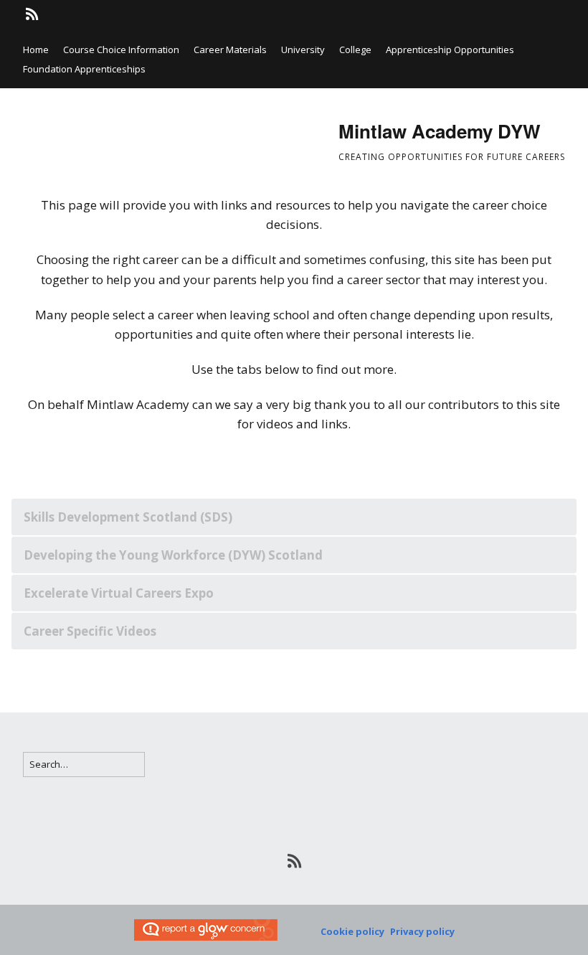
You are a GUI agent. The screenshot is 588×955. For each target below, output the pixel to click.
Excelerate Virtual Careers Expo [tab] (119, 593)
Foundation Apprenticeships (84, 68)
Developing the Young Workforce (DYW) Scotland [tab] (173, 555)
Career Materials (230, 49)
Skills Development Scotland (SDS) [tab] (128, 517)
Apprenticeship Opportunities (450, 49)
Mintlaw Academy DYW (439, 131)
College (355, 49)
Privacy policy (422, 931)
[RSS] (33, 14)
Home (36, 49)
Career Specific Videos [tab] (90, 631)
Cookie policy (352, 931)
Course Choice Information (121, 49)
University (303, 49)
